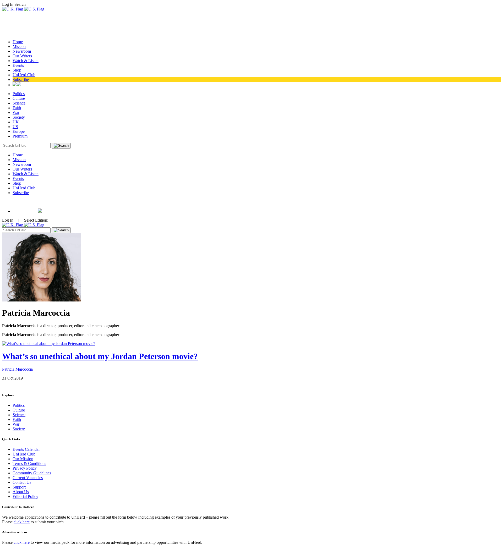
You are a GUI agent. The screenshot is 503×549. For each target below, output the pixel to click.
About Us (21, 492)
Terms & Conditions (29, 463)
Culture (19, 98)
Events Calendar (26, 449)
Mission (19, 46)
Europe (19, 131)
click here (22, 522)
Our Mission (23, 459)
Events (18, 65)
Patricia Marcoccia (17, 369)
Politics (19, 93)
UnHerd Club (24, 75)
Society (19, 117)
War (16, 112)
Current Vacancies (28, 477)
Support (19, 487)
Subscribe (21, 79)
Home (18, 42)
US (15, 126)
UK (16, 122)
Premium (20, 136)
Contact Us (22, 482)
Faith (17, 108)
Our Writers (22, 56)
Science (19, 103)
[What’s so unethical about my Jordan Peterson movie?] (48, 343)
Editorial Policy (25, 496)
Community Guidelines (32, 473)
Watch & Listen (26, 60)
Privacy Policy (25, 468)
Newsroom (22, 51)
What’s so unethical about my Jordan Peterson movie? (100, 356)
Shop (17, 70)
